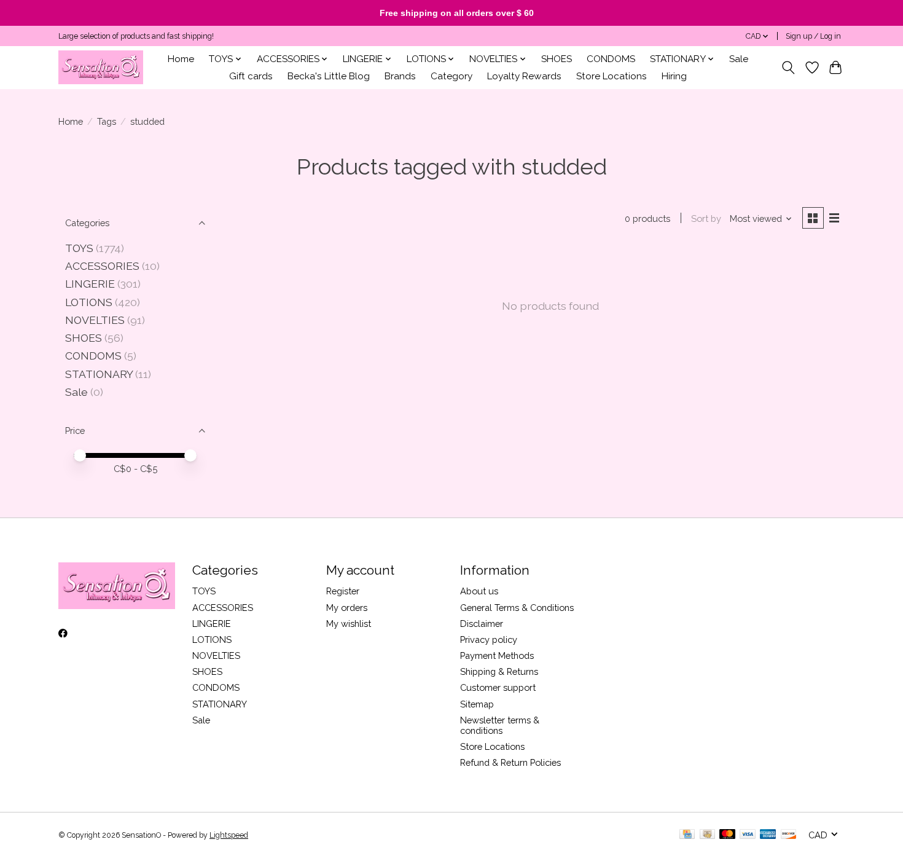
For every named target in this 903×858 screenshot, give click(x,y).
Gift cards (251, 76)
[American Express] (768, 835)
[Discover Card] (789, 835)
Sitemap (477, 704)
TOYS (79, 248)
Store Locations (611, 76)
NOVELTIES (95, 319)
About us (479, 591)
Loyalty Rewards (524, 76)
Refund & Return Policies (510, 762)
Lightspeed (228, 835)
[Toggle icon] (788, 68)
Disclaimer (481, 623)
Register (342, 591)
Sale (738, 59)
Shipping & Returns (499, 671)
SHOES (556, 59)
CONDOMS (611, 59)
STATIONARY (99, 374)
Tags (106, 121)
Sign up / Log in (813, 36)
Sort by (706, 218)
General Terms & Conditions (517, 607)
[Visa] (748, 835)
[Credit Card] (687, 835)
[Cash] (707, 835)
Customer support (498, 687)
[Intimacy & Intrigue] (100, 67)
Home (181, 59)
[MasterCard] (727, 835)
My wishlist (348, 623)
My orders (346, 607)
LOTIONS (88, 302)
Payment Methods (497, 655)
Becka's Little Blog (328, 76)
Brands (400, 76)
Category (451, 76)
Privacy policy (488, 639)
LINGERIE (90, 283)
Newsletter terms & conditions (499, 725)
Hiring (674, 76)
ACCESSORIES (102, 265)
